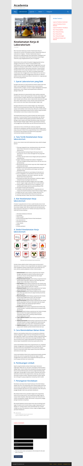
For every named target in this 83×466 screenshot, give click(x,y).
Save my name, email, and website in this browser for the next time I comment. (30, 451)
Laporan (31, 11)
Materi (40, 11)
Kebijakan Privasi (66, 464)
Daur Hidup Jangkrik (58, 29)
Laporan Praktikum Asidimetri (60, 22)
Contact (55, 464)
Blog (15, 11)
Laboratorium (23, 11)
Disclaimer (60, 464)
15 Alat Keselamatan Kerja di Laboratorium (24, 414)
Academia (21, 5)
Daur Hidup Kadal (57, 34)
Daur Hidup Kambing (58, 32)
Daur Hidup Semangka (58, 36)
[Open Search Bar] (68, 11)
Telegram (49, 11)
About (51, 464)
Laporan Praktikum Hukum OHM (21, 415)
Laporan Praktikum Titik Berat (60, 27)
